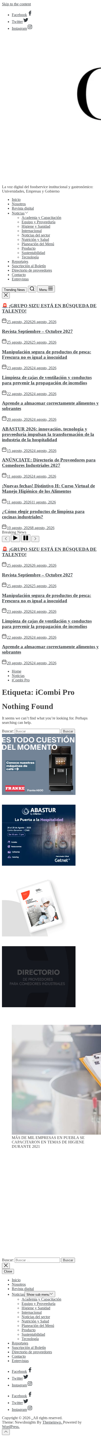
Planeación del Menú (38, 244)
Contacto (19, 275)
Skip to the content (16, 4)
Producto (29, 248)
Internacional (32, 231)
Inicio (16, 199)
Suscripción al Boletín (29, 266)
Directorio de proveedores (32, 270)
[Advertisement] (50, 1205)
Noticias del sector (36, 235)
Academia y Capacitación (41, 218)
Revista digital (23, 208)
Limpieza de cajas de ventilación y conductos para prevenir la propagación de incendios (47, 380)
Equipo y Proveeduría (38, 222)
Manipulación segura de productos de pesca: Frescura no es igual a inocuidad (46, 354)
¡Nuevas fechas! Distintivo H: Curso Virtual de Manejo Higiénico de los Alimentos (48, 488)
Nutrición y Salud (35, 239)
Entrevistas (20, 279)
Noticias (18, 213)
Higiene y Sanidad (36, 226)
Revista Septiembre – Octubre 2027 (37, 331)
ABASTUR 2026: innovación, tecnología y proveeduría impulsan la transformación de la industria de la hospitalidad (48, 434)
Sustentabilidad (33, 253)
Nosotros (19, 204)
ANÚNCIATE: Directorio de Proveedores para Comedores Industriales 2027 (49, 462)
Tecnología (30, 257)
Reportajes (20, 261)
